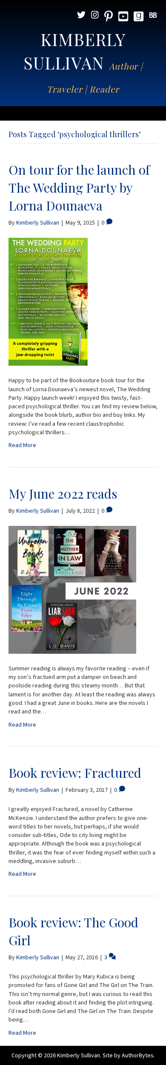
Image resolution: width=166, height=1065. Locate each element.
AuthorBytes (138, 1055)
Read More (22, 445)
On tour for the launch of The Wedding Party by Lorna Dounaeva (79, 187)
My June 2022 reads (63, 493)
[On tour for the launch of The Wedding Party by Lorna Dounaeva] (48, 301)
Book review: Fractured (75, 772)
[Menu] (83, 113)
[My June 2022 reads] (72, 589)
